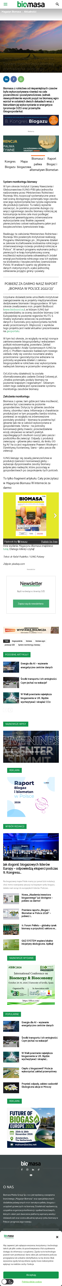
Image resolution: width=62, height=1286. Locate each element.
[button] (57, 1237)
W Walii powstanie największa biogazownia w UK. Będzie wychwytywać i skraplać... (37, 1056)
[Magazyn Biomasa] (31, 1163)
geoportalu (13, 331)
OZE (35, 58)
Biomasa (17, 58)
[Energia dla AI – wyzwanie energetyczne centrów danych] (11, 667)
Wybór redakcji (14, 826)
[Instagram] (27, 1170)
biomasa (29, 641)
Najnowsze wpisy (15, 724)
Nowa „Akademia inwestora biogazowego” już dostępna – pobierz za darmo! (37, 898)
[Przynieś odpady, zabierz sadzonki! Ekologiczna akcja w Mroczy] (11, 1087)
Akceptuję (31, 1275)
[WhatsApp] (21, 79)
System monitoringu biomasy (29, 645)
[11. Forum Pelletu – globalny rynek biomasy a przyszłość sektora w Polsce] (11, 929)
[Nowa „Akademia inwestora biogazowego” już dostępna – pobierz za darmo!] (11, 898)
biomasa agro (40, 641)
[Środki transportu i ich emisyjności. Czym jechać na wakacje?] (11, 682)
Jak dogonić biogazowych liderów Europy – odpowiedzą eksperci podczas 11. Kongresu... (30, 868)
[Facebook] (13, 79)
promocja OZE (10, 645)
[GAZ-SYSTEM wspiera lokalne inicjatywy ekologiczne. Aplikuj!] (11, 944)
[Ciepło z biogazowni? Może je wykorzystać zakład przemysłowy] (11, 1072)
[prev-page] (5, 710)
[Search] (57, 4)
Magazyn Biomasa (11, 12)
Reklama (14, 770)
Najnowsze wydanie (21, 958)
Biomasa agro (27, 58)
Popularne (12, 1014)
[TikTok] (39, 1170)
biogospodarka (17, 641)
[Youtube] (31, 1176)
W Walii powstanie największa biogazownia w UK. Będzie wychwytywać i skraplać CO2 (36, 698)
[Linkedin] (6, 79)
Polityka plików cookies (32, 1282)
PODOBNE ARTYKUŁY (17, 655)
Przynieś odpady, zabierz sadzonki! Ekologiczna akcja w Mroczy (40, 1085)
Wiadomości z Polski (46, 58)
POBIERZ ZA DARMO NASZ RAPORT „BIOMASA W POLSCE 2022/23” (31, 286)
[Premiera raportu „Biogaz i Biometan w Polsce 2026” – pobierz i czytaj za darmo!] (11, 914)
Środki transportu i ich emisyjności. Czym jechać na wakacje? (39, 681)
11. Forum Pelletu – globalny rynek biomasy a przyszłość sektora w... (39, 927)
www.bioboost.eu (14, 309)
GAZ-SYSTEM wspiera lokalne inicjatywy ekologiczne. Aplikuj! (37, 942)
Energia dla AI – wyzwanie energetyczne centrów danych (37, 665)
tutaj (5, 549)
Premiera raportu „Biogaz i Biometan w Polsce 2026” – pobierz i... (36, 913)
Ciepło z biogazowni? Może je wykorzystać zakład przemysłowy (39, 1070)
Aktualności (30, 12)
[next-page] (10, 710)
